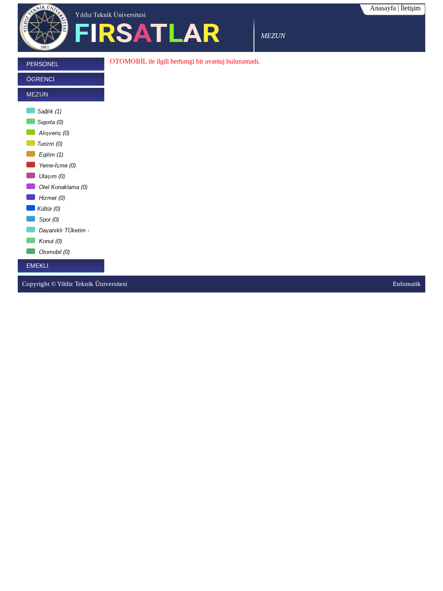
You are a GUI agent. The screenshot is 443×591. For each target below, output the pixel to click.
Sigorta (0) (50, 121)
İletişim (411, 8)
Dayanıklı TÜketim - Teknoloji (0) (57, 229)
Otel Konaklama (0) (62, 186)
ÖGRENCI (40, 79)
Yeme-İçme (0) (56, 164)
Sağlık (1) (49, 110)
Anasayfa (383, 8)
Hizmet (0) (51, 197)
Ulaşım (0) (51, 175)
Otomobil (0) (53, 251)
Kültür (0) (48, 207)
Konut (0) (49, 240)
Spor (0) (48, 218)
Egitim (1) (50, 153)
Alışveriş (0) (53, 132)
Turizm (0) (49, 143)
